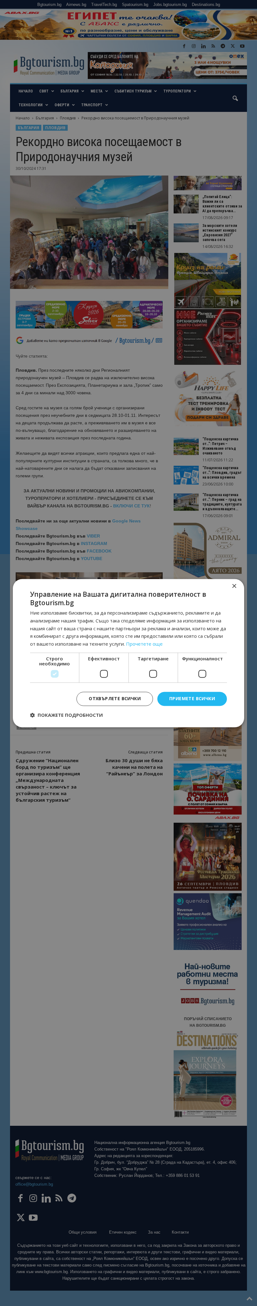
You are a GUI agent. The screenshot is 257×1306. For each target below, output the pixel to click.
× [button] (234, 586)
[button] (66, 715)
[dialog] (128, 653)
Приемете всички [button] (192, 698)
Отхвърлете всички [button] (115, 698)
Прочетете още (144, 644)
